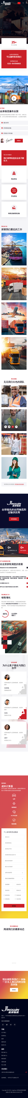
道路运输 (3, 1061)
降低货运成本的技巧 (7, 955)
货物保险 (7, 899)
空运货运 (14, 196)
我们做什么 (4, 1052)
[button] (12, 963)
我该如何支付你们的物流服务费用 (8, 568)
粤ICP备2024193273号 (16, 1092)
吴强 (5, 421)
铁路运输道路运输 (14, 213)
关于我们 (3, 1032)
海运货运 (14, 179)
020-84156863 (14, 63)
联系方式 (3, 1045)
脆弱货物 (7, 895)
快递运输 (19, 895)
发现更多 (19, 140)
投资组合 (3, 1035)
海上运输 (3, 1065)
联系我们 (14, 989)
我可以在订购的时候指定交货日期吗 (9, 587)
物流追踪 (3, 1058)
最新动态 (3, 1042)
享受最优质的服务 (19, 484)
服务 (2, 1039)
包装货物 (19, 899)
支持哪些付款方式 (4, 583)
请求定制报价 (14, 519)
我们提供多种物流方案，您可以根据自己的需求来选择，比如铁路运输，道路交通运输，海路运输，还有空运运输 (13, 578)
